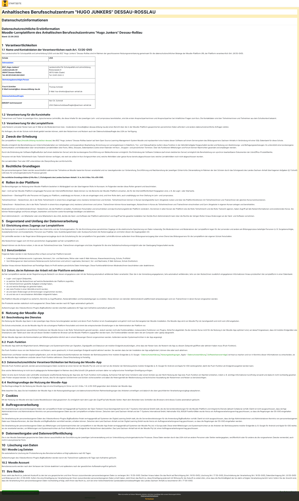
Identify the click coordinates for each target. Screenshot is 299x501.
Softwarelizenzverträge (217, 355)
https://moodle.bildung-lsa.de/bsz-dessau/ (34, 140)
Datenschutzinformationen (149, 496)
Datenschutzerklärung (150, 355)
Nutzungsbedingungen (170, 355)
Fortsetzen (149, 499)
